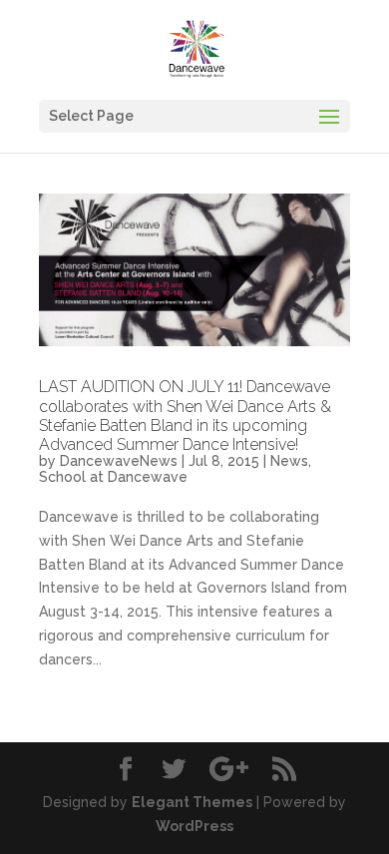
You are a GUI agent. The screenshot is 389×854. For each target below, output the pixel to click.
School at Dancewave (113, 477)
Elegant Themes (192, 802)
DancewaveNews (119, 461)
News (289, 461)
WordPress (194, 826)
